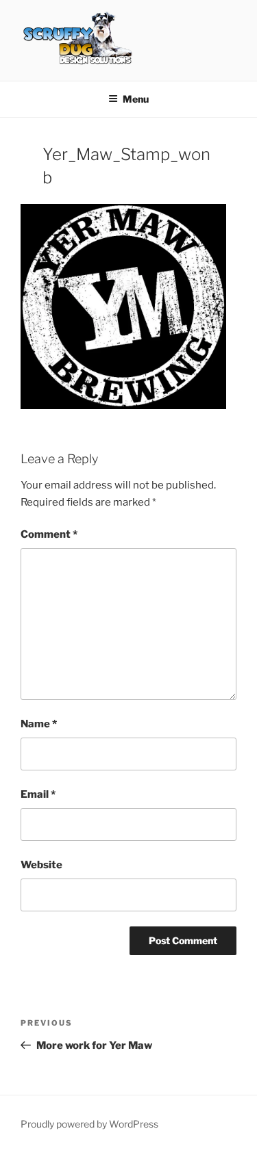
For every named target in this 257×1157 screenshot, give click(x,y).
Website (41, 865)
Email (38, 794)
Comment (49, 534)
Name (39, 724)
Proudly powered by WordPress (89, 1124)
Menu (136, 99)
